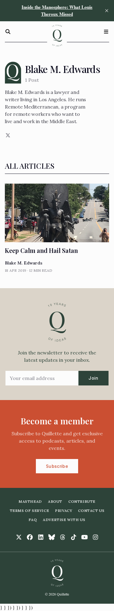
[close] (107, 11)
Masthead (30, 501)
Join (93, 378)
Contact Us (91, 510)
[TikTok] (73, 537)
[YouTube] (84, 537)
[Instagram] (95, 537)
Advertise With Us (64, 519)
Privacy (63, 510)
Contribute (81, 501)
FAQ (33, 519)
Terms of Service (29, 510)
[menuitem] (30, 501)
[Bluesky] (51, 537)
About (55, 501)
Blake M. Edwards (23, 263)
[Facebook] (29, 537)
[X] (7, 135)
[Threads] (62, 537)
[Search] (8, 32)
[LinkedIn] (40, 537)
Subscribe (57, 466)
